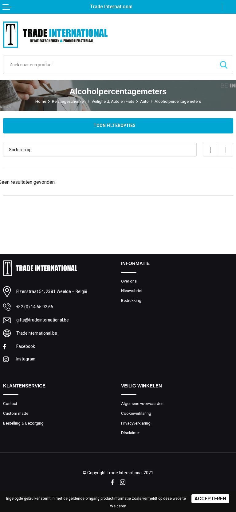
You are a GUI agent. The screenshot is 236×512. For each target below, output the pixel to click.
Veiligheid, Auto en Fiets (113, 101)
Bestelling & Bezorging (23, 423)
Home (40, 101)
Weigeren (118, 506)
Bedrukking (131, 300)
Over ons (129, 281)
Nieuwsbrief (132, 290)
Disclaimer (130, 432)
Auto (144, 101)
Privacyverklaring (136, 423)
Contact (10, 403)
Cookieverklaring (136, 413)
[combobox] (108, 65)
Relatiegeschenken (69, 101)
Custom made (15, 413)
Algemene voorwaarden (142, 403)
